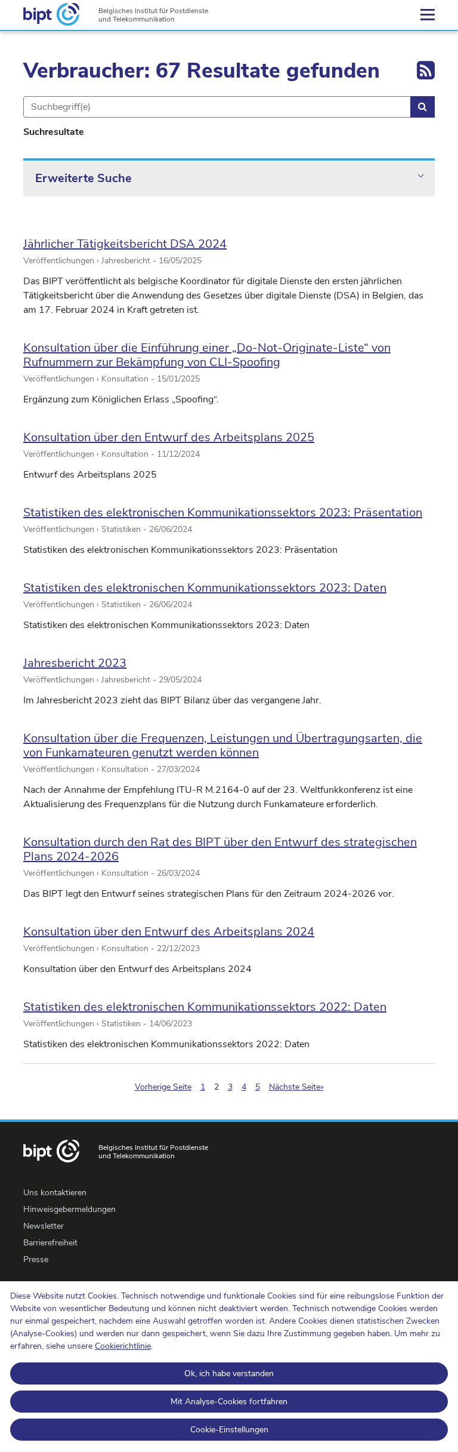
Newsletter (43, 1226)
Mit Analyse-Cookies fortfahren (229, 1401)
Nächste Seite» (296, 1087)
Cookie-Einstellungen (229, 1429)
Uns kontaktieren (54, 1192)
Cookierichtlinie (123, 1346)
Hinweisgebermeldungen (69, 1209)
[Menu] (427, 15)
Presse (35, 1259)
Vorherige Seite (163, 1087)
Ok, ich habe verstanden (229, 1373)
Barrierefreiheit (50, 1242)
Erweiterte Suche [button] (83, 178)
